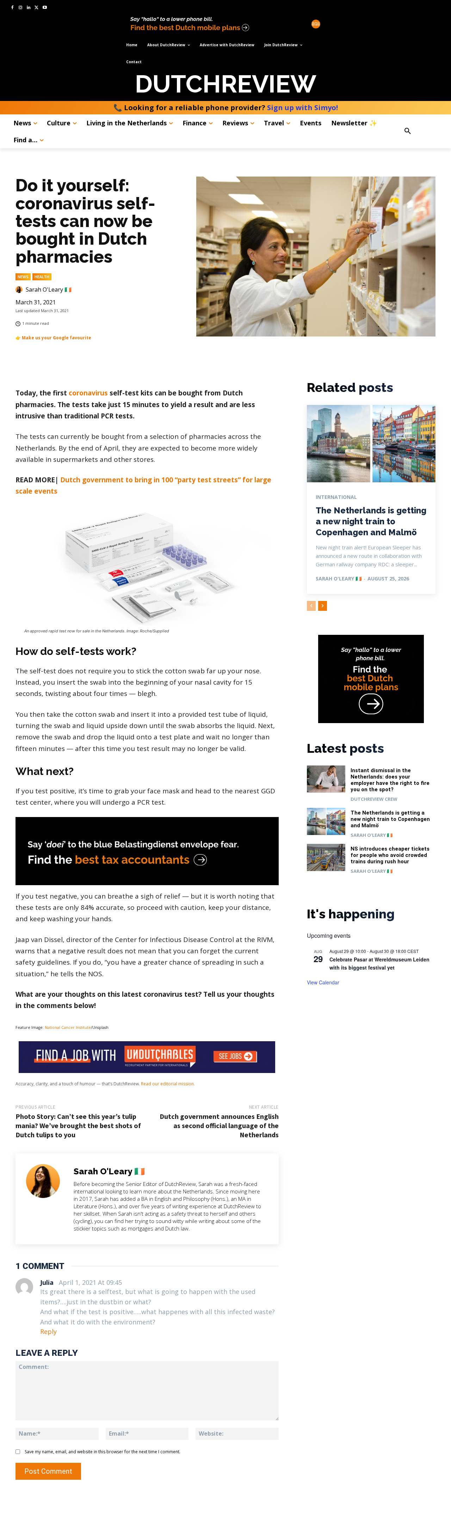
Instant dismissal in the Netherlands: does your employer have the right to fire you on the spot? (390, 780)
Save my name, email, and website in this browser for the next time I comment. (102, 1452)
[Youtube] (45, 8)
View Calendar (323, 982)
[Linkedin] (29, 8)
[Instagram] (21, 8)
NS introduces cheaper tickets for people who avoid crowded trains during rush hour (390, 855)
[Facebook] (12, 8)
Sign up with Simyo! (302, 107)
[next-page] (322, 606)
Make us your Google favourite (56, 338)
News (23, 276)
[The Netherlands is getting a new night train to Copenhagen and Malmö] (371, 443)
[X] (36, 8)
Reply (48, 1331)
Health (42, 276)
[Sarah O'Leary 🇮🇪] (20, 289)
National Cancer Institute (68, 1027)
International (336, 497)
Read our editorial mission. (168, 1084)
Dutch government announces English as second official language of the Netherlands (219, 1125)
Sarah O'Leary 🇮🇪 (49, 289)
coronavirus (88, 393)
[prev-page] (311, 606)
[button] (421, 131)
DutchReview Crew (374, 799)
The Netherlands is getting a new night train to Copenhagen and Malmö (371, 521)
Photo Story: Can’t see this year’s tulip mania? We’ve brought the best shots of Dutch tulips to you (78, 1125)
